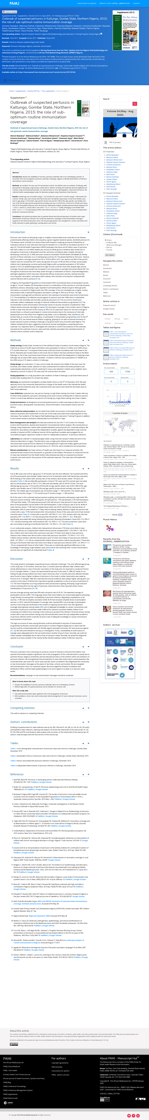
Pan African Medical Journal (13, 1063)
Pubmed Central (109, 305)
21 (12, 630)
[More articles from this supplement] (125, 32)
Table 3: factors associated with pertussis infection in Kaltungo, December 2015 (122, 349)
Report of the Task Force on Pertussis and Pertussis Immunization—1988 (118, 485)
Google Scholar (109, 309)
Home (11, 91)
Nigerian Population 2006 (39, 916)
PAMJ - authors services (60, 1075)
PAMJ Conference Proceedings (14, 1086)
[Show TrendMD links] (136, 514)
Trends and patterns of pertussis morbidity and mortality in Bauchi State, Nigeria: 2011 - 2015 (119, 456)
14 (46, 307)
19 (36, 588)
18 (33, 588)
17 (12, 350)
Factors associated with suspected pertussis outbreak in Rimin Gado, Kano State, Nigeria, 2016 (120, 475)
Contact (136, 3)
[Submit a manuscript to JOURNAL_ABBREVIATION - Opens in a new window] (120, 127)
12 (58, 300)
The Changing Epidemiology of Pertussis (115, 506)
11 (12, 297)
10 (76, 292)
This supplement (48, 91)
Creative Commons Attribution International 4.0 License (23, 59)
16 (78, 317)
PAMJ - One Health (10, 1070)
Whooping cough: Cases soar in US (113, 491)
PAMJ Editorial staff (10, 1098)
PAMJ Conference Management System (18, 1090)
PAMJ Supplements (10, 1094)
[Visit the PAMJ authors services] (120, 654)
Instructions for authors (87, 3)
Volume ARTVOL (33, 91)
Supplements (21, 91)
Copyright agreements (60, 1063)
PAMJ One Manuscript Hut (109, 1087)
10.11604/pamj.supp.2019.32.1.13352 (65, 16)
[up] (88, 232)
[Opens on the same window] (14, 1045)
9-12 (38, 279)
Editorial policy (57, 1067)
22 (14, 630)
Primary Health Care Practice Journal (16, 1074)
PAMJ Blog (7, 1082)
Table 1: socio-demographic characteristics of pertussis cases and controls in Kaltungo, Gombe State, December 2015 (121, 335)
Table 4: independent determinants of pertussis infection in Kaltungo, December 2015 (121, 357)
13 (80, 302)
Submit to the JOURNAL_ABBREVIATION (115, 3)
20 (41, 607)
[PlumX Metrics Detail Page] (109, 528)
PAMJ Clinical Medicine (11, 1066)
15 (51, 310)
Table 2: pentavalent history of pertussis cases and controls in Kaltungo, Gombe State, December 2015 (122, 342)
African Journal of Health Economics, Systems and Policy (23, 1078)
